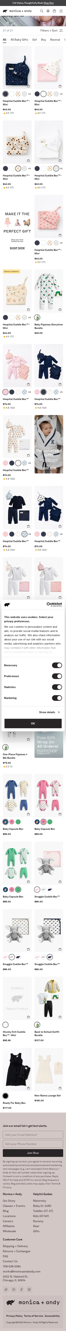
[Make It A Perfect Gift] (17, 224)
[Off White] (24, 94)
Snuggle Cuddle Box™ (47, 896)
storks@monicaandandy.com (21, 1271)
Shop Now (49, 3)
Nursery (38, 1221)
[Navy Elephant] (49, 889)
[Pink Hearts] (5, 392)
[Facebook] (21, 1289)
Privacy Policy (14, 1315)
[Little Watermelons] (11, 821)
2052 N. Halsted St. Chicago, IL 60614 (15, 1278)
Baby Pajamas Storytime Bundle (48, 326)
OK (33, 723)
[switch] (57, 676)
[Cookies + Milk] (18, 94)
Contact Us (10, 1261)
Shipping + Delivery (15, 1246)
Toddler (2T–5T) (43, 1211)
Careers (8, 1221)
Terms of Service (33, 1315)
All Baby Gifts (19, 39)
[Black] (5, 1095)
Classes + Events (14, 1206)
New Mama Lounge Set (47, 1095)
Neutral (55, 39)
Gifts (36, 1231)
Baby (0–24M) (42, 1206)
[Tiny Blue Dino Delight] (24, 392)
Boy (43, 39)
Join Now (33, 1153)
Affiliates (9, 1226)
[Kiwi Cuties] (18, 821)
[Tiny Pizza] (18, 392)
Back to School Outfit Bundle (46, 1033)
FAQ (5, 1256)
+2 (29, 94)
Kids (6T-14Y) (41, 1216)
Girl (34, 39)
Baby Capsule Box (13, 828)
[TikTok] (6, 1289)
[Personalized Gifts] (48, 444)
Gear (36, 1226)
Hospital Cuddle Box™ (16, 399)
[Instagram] (14, 1289)
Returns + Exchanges (16, 1251)
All (4, 39)
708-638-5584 (12, 1266)
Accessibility (52, 1315)
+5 (29, 392)
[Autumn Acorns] (5, 1024)
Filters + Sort (49, 30)
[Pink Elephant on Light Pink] (11, 94)
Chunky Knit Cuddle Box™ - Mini (14, 1033)
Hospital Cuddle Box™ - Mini (16, 103)
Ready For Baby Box (14, 1102)
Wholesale (9, 1231)
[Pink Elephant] (37, 889)
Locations (9, 1216)
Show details (47, 712)
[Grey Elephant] (43, 889)
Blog (6, 1211)
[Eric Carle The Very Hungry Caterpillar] (37, 317)
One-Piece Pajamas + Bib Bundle (15, 756)
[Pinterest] (29, 1289)
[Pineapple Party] (5, 821)
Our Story (9, 1200)
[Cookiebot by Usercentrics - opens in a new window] (47, 604)
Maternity (39, 1200)
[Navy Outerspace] (5, 94)
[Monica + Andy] (17, 10)
